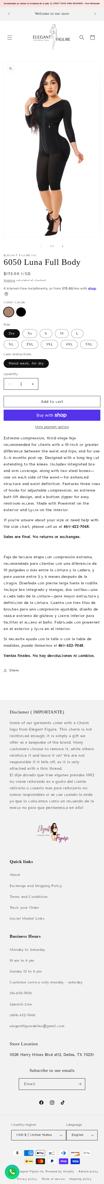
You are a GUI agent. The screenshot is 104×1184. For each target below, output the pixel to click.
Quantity (11, 374)
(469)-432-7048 (22, 1015)
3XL (49, 344)
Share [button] (14, 670)
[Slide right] (62, 246)
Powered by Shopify (59, 1171)
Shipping (9, 280)
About (15, 875)
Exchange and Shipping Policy (36, 886)
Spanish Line (21, 1004)
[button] (9, 37)
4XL (69, 344)
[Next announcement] (95, 13)
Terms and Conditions (29, 897)
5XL (88, 344)
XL (11, 344)
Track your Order (24, 908)
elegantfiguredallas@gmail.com (37, 1026)
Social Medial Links (27, 918)
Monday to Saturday (27, 950)
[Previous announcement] (9, 13)
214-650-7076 (21, 993)
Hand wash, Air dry (26, 363)
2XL (29, 344)
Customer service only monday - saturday (46, 982)
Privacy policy (27, 1179)
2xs (12, 333)
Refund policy (88, 1171)
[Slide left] (41, 246)
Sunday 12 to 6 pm (26, 971)
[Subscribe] (79, 1084)
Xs (30, 333)
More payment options (52, 427)
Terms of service (53, 1179)
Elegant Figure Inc (31, 1171)
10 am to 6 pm (22, 961)
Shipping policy (80, 1179)
